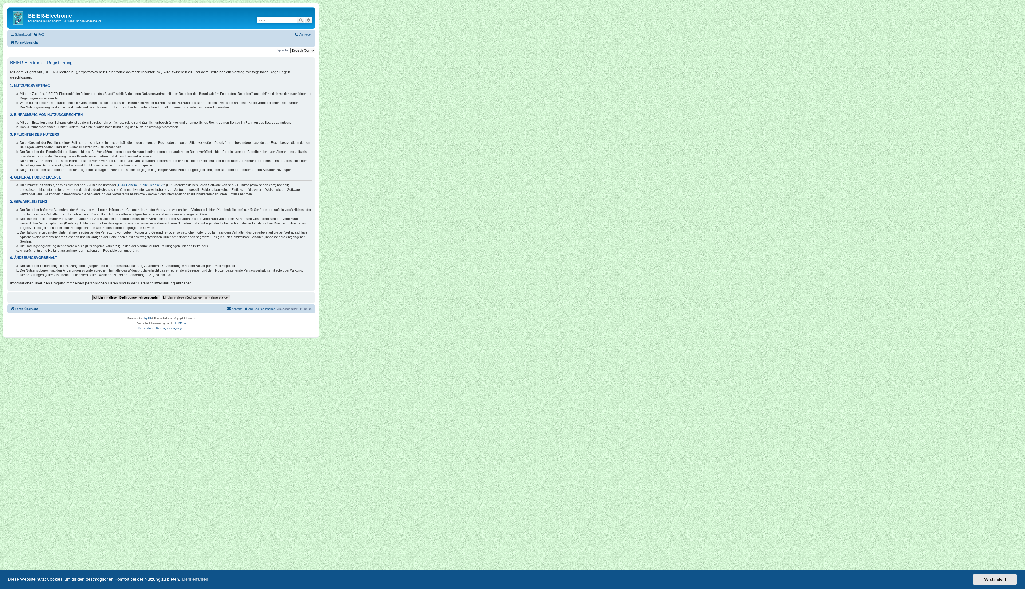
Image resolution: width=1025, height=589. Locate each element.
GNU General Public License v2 (141, 185)
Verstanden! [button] (995, 579)
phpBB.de (180, 323)
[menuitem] (39, 34)
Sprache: (283, 50)
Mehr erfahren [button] (195, 579)
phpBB (147, 318)
